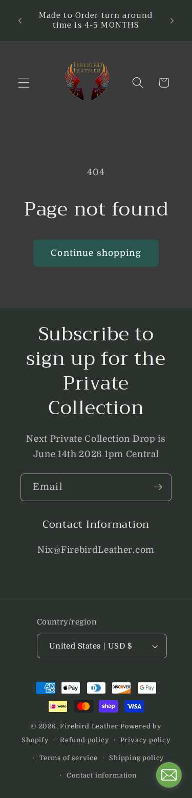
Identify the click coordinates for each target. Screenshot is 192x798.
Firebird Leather (89, 726)
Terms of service (68, 758)
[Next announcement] (172, 20)
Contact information (101, 775)
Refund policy (84, 740)
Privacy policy (145, 740)
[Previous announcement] (20, 20)
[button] (24, 83)
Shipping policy (136, 758)
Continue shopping (96, 253)
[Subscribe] (158, 487)
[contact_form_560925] (169, 775)
